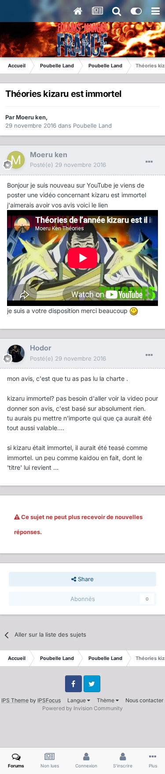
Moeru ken (31, 117)
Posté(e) (68, 164)
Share (85, 578)
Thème (106, 700)
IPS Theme (15, 700)
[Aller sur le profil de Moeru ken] (16, 160)
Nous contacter (144, 700)
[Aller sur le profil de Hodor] (16, 353)
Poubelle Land (92, 125)
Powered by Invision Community (82, 708)
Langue (77, 700)
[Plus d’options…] (149, 162)
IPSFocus (49, 700)
